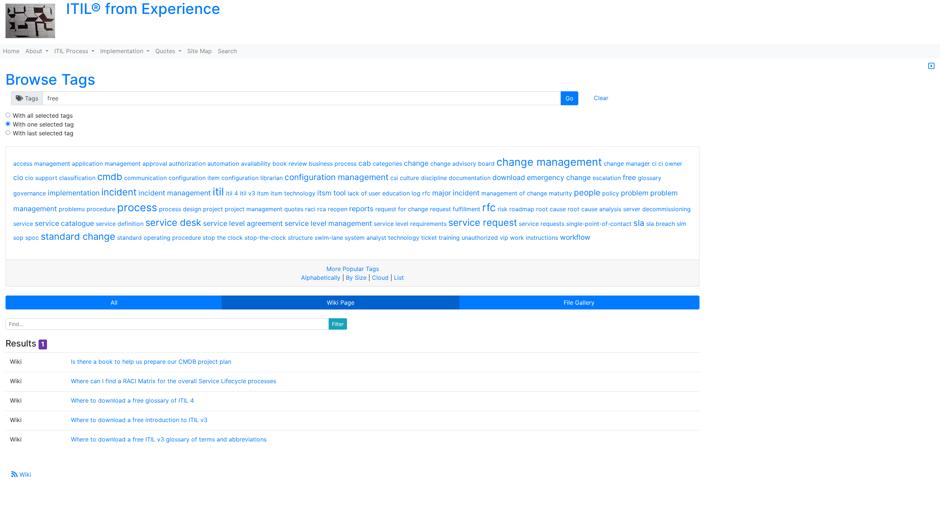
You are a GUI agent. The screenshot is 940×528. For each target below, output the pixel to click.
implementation (74, 192)
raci (310, 209)
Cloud (380, 277)
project (213, 209)
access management (41, 163)
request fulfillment (455, 209)
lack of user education (379, 193)
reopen (337, 209)
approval (154, 163)
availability (256, 163)
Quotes (166, 51)
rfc (489, 207)
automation (223, 163)
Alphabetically (320, 277)
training (449, 237)
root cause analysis (594, 209)
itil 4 (232, 193)
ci (654, 163)
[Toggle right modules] (931, 66)
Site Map (199, 51)
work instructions (534, 237)
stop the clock (223, 237)
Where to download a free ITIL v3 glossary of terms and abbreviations (169, 439)
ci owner (670, 163)
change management (549, 161)
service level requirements (410, 223)
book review (289, 163)
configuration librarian (252, 178)
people (587, 192)
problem (634, 192)
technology (403, 237)
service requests (541, 223)
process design (180, 209)
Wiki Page (340, 302)
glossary (649, 178)
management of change (514, 193)
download (508, 177)
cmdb (109, 176)
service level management (328, 223)
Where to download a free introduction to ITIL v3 (139, 419)
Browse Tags (50, 79)
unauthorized (480, 237)
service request (482, 222)
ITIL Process (72, 51)
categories (387, 163)
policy (610, 193)
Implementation (122, 51)
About (34, 51)
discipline (434, 178)
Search (227, 51)
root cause (551, 209)
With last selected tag (43, 133)
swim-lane (329, 237)
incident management (174, 192)
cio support (41, 178)
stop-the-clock (265, 237)
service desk (173, 222)
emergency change (559, 177)
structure (300, 237)
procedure (101, 209)
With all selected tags (43, 115)
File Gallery (579, 302)
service (23, 223)
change (416, 163)
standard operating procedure (159, 237)
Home (11, 51)
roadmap (521, 209)
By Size (356, 277)
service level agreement (243, 223)
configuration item (194, 178)
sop (18, 237)
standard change (78, 236)
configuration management (336, 177)
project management (253, 209)
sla (638, 223)
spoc (32, 237)
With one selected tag (43, 124)
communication (145, 178)
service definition (120, 223)
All (114, 302)
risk (502, 209)
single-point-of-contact (599, 223)
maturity (560, 193)
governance (29, 193)
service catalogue (64, 223)
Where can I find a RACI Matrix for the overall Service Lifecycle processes (173, 381)
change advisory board (462, 163)
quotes (293, 209)
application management (106, 163)
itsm (263, 193)
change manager (627, 163)
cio (18, 177)
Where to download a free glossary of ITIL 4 (132, 400)
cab (364, 163)
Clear (601, 98)
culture (409, 178)
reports (361, 208)
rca (321, 209)
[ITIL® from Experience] (27, 21)
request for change (401, 209)
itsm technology (293, 193)
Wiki (24, 474)
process (137, 207)
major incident (456, 192)
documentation (470, 178)
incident (119, 192)
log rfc (421, 193)
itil (218, 191)
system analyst (365, 237)
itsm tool (331, 192)
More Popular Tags (352, 268)
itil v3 (247, 193)
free (629, 177)
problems (72, 209)
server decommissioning (657, 209)
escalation (607, 178)
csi (394, 178)
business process (333, 163)
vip (504, 237)
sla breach (660, 223)
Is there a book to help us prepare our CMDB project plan (151, 361)
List (399, 277)
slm (681, 223)
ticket (429, 237)
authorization (187, 163)
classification (77, 178)
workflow (575, 237)
